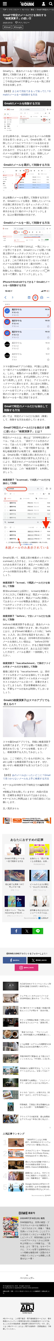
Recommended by (31, 918)
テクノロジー (14, 9)
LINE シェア (37, 931)
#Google (18, 27)
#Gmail (7, 27)
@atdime (16, 960)
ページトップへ (27, 1278)
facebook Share (16, 931)
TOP (4, 9)
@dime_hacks (29, 967)
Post (27, 931)
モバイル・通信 (28, 9)
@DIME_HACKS (41, 960)
